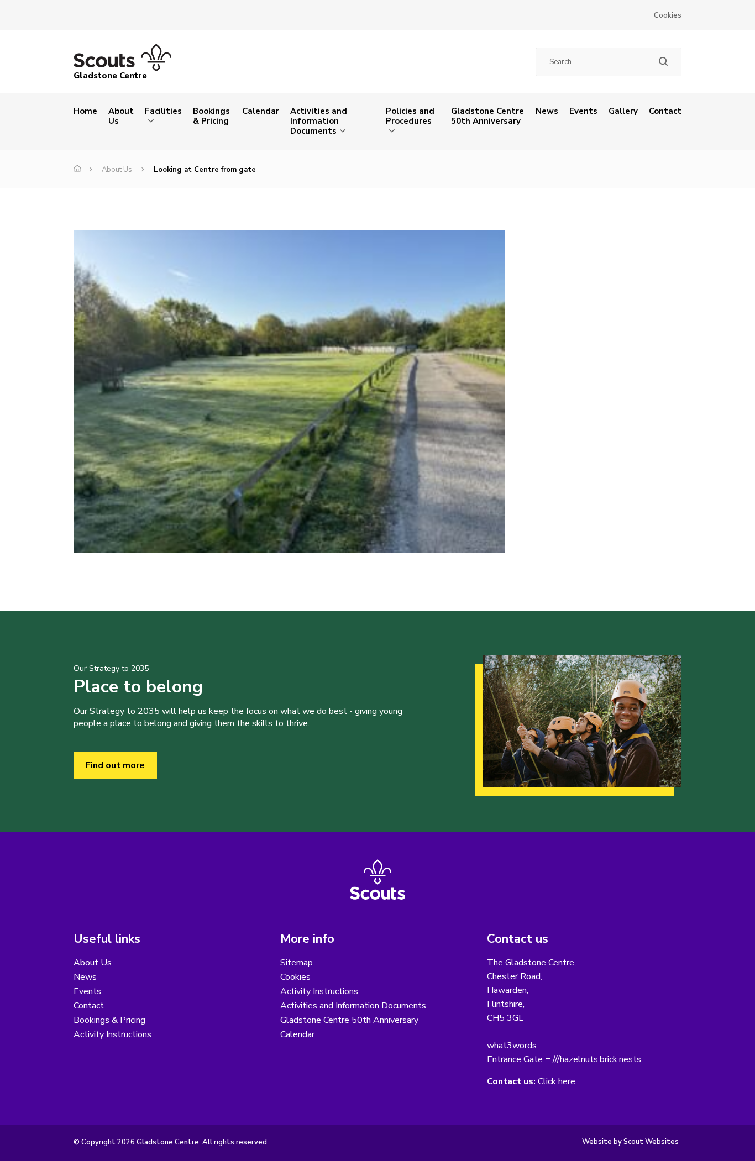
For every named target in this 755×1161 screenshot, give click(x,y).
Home (85, 111)
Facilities (163, 111)
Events (583, 111)
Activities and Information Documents (318, 121)
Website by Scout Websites (630, 1142)
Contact (665, 111)
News (547, 111)
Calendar (260, 111)
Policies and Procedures (410, 116)
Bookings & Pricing (211, 116)
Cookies (667, 15)
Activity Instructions (112, 1034)
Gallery (623, 111)
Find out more (115, 765)
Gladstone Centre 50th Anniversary (487, 116)
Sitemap (296, 963)
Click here (556, 1081)
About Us (121, 116)
